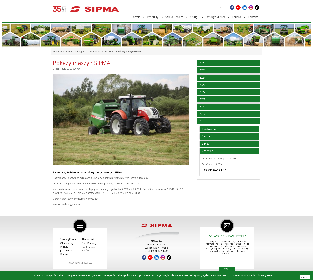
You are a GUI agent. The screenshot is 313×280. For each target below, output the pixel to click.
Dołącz (227, 268)
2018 (202, 121)
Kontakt (253, 17)
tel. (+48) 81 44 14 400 (156, 251)
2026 (202, 63)
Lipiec (205, 143)
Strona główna (80, 51)
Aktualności (95, 51)
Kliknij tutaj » (266, 275)
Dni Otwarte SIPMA (212, 164)
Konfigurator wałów (88, 248)
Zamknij (305, 277)
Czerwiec (207, 151)
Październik (209, 129)
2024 (202, 77)
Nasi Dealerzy (89, 243)
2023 (202, 84)
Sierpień (207, 136)
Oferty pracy (66, 243)
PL (220, 8)
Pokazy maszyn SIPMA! (214, 169)
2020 (202, 106)
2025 (202, 70)
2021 (202, 99)
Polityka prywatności (66, 248)
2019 (202, 114)
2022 (202, 92)
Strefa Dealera (174, 17)
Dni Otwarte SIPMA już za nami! (219, 158)
